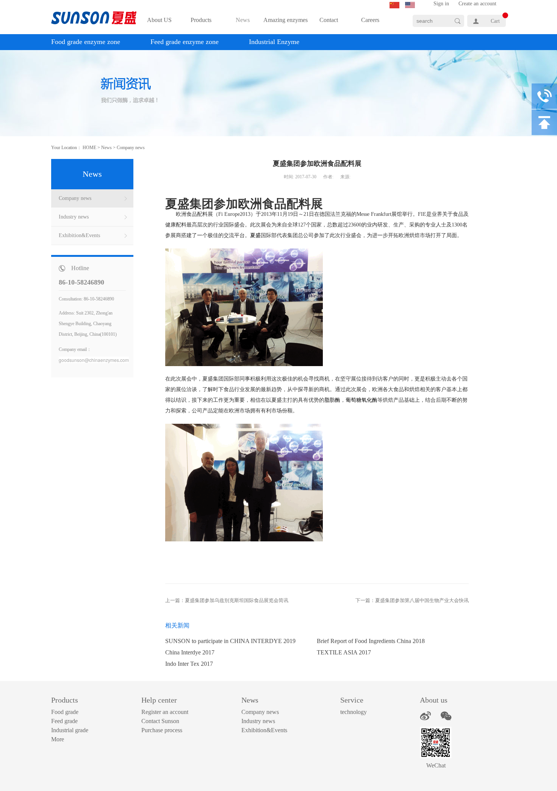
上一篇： (226, 600)
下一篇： (412, 600)
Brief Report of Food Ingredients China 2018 (371, 641)
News (106, 147)
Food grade (64, 712)
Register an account (164, 712)
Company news (131, 147)
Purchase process (161, 730)
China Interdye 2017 (189, 652)
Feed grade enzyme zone (184, 42)
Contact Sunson (160, 721)
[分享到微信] (446, 715)
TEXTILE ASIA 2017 (344, 652)
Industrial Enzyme (274, 42)
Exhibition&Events (264, 730)
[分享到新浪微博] (425, 715)
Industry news (258, 721)
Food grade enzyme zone (85, 42)
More (57, 739)
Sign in (441, 3)
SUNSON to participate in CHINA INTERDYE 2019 (230, 641)
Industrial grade (69, 730)
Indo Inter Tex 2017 (189, 663)
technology (353, 712)
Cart (495, 21)
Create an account (477, 3)
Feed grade (64, 721)
